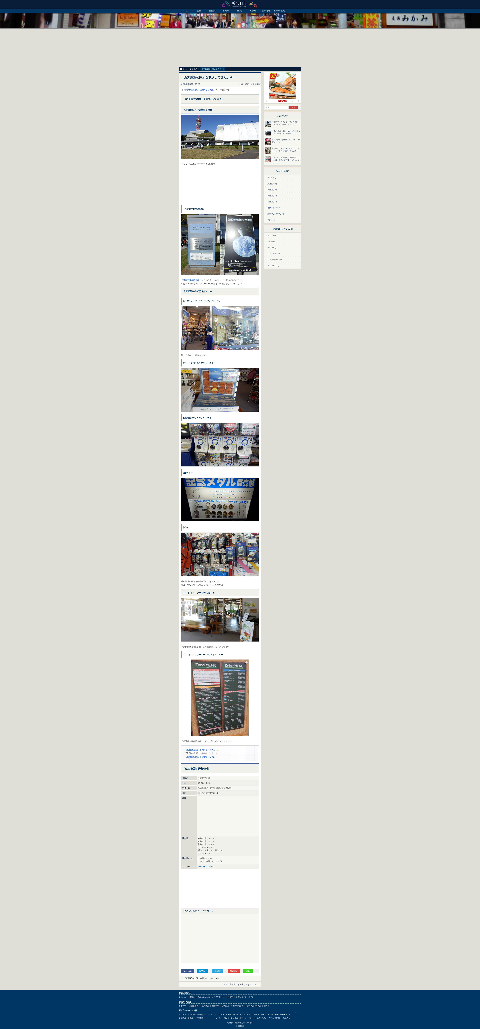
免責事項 (231, 997)
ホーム (186, 11)
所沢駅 (199, 11)
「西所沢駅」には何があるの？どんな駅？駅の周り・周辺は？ (286, 132)
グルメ (183, 1015)
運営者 (192, 997)
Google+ (234, 971)
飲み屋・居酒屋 (187, 1018)
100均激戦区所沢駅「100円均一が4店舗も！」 (286, 141)
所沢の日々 (287, 1018)
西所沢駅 (239, 11)
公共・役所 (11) (274, 254)
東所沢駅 (253, 11)
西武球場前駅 (266, 11)
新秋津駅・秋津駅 (279, 11)
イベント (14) (273, 248)
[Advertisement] (240, 47)
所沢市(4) (271, 220)
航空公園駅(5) (273, 184)
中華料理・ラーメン (204, 1018)
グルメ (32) (272, 235)
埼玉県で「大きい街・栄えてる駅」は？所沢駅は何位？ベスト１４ (286, 123)
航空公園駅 (212, 11)
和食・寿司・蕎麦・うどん (280, 1015)
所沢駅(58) (272, 178)
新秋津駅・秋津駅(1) (276, 214)
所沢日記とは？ (204, 997)
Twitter (218, 971)
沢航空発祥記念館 (191, 280)
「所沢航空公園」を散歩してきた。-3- (201, 757)
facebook (188, 971)
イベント (250, 1018)
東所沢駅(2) (272, 202)
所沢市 (266, 1006)
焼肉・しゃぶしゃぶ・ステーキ (254, 1015)
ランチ (218, 1018)
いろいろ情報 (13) (275, 260)
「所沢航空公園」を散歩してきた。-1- (200, 90)
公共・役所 (193, 69)
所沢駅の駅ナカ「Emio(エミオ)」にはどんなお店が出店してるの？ (286, 150)
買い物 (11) (272, 242)
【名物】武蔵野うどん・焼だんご (203, 1015)
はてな (202, 971)
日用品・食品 (238, 1018)
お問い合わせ (219, 997)
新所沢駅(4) (272, 190)
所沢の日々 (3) (273, 266)
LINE (248, 971)
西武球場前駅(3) (274, 208)
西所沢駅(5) (272, 196)
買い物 (227, 1018)
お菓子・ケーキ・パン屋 (228, 1015)
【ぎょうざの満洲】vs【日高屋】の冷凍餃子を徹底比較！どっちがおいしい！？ (286, 159)
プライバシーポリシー (247, 997)
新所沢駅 (226, 11)
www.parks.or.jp (205, 866)
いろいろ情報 (274, 1018)
